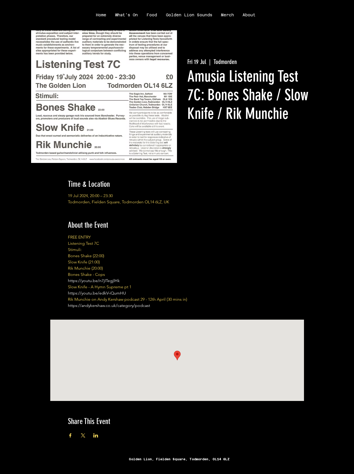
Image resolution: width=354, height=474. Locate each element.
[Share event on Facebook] (70, 435)
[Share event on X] (83, 435)
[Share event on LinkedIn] (95, 435)
